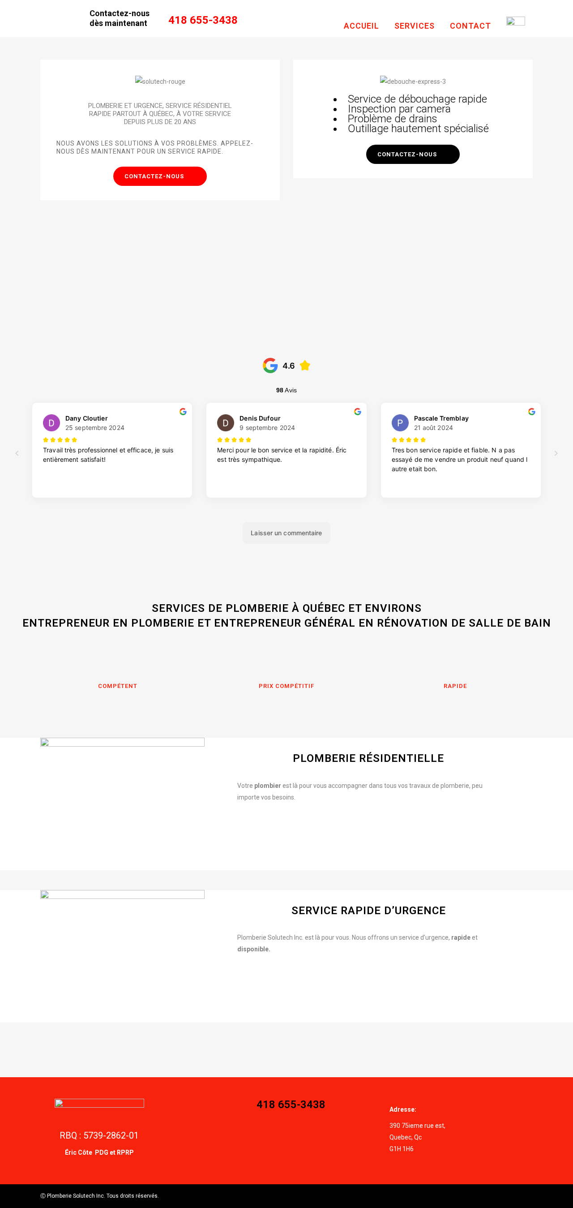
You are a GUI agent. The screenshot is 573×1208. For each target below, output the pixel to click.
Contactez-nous (154, 176)
